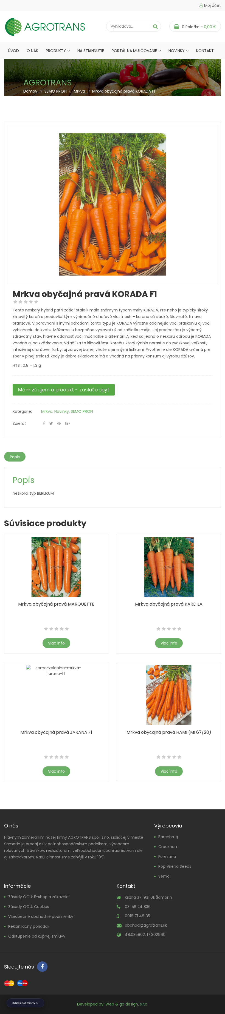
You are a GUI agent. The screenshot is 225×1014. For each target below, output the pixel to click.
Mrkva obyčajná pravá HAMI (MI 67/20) (168, 732)
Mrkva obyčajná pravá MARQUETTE (56, 604)
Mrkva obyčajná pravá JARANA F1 (56, 732)
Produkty (56, 50)
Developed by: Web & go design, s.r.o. (112, 1004)
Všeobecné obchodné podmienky (40, 916)
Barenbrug (168, 837)
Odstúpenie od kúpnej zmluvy (36, 936)
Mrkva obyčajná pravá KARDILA (169, 604)
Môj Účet (212, 5)
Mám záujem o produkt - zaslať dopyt (63, 389)
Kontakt (205, 50)
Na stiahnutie (90, 50)
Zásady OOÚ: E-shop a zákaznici (38, 897)
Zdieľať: (20, 423)
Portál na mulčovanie (134, 50)
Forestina (167, 856)
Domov (30, 91)
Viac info (56, 643)
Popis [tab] (15, 457)
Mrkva (79, 91)
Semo (164, 876)
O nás (32, 50)
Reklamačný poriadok (28, 926)
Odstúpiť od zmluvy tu (25, 1002)
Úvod (13, 50)
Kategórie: (22, 411)
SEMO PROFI (55, 91)
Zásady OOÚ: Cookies (28, 906)
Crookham (168, 846)
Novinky (176, 50)
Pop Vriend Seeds (174, 866)
